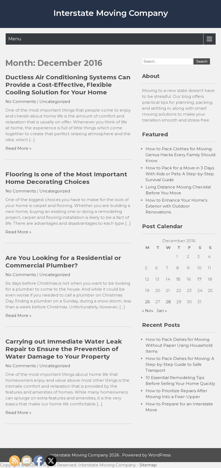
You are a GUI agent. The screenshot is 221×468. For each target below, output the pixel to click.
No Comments (20, 101)
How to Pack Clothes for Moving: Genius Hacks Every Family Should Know (180, 154)
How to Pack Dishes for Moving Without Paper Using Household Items (179, 345)
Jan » (162, 310)
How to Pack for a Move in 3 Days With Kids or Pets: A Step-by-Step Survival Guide (180, 173)
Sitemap (148, 464)
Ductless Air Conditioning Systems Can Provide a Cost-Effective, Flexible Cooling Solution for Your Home (67, 84)
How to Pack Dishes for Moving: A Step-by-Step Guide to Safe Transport (180, 364)
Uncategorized (54, 101)
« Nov (147, 310)
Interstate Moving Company (110, 13)
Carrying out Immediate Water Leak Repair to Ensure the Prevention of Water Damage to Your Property (63, 349)
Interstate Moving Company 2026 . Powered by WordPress (110, 455)
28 (168, 301)
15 (178, 279)
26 (147, 301)
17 (199, 279)
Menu (14, 38)
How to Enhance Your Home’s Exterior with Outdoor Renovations (176, 206)
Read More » (18, 148)
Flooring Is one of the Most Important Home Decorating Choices (66, 177)
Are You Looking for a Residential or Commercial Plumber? (63, 261)
